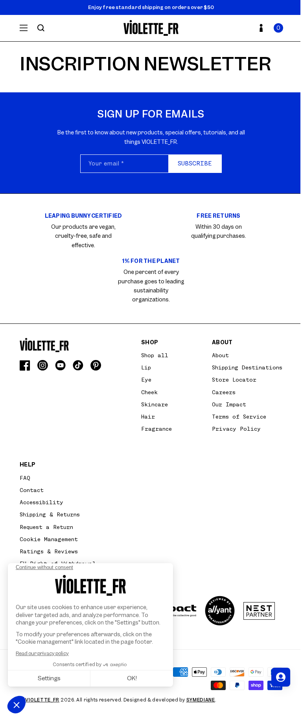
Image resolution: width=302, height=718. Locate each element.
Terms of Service (239, 416)
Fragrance (156, 429)
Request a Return (46, 527)
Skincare (154, 404)
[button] (278, 28)
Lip (146, 367)
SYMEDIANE (200, 700)
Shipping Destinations (247, 367)
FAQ (25, 478)
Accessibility (41, 502)
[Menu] (23, 28)
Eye (146, 379)
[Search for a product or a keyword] (41, 28)
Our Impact (229, 404)
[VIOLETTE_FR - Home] (151, 28)
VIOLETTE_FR (42, 700)
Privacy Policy (236, 429)
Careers (224, 392)
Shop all (154, 355)
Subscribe (195, 163)
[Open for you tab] (280, 677)
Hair (148, 416)
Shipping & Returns (50, 514)
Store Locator (234, 379)
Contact (32, 490)
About (220, 355)
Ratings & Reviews (49, 551)
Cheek (149, 392)
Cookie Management (49, 539)
